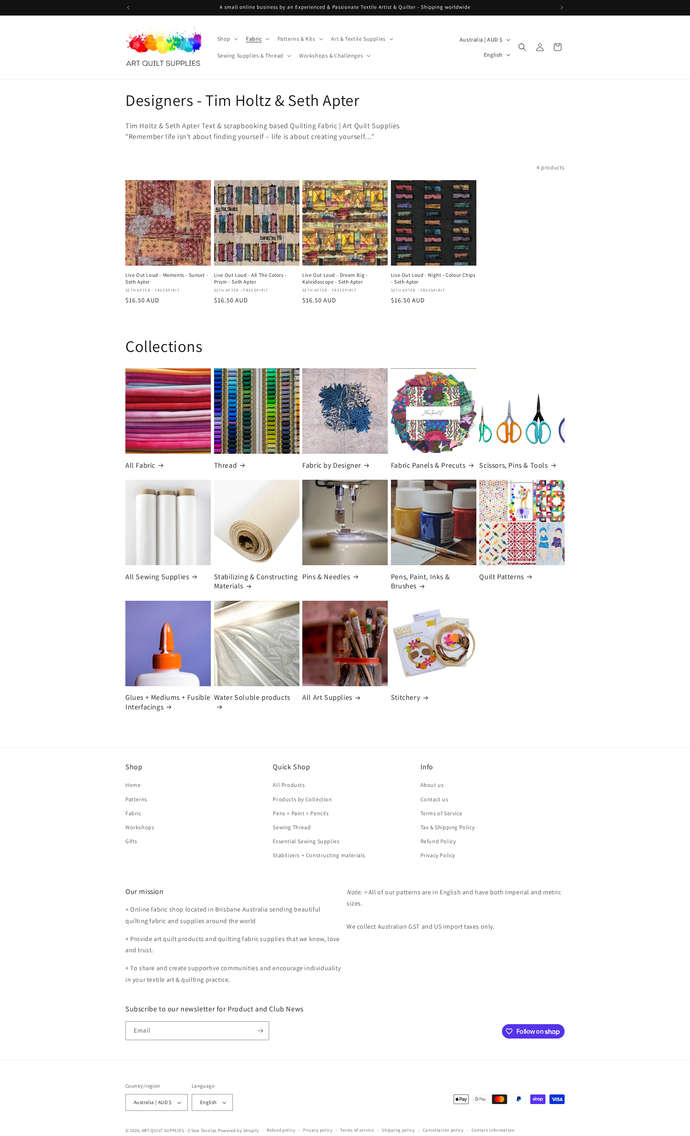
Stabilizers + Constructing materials (319, 855)
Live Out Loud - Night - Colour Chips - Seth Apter (433, 278)
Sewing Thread (292, 827)
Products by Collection (302, 799)
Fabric (133, 813)
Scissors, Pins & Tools (513, 465)
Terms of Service (441, 813)
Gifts (131, 841)
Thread (225, 465)
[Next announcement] (562, 7)
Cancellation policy (443, 1130)
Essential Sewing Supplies (306, 841)
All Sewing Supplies (157, 576)
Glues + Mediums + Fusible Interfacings (167, 702)
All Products (289, 784)
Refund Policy (438, 841)
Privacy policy (318, 1130)
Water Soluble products (252, 697)
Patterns (136, 799)
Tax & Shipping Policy (447, 827)
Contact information (493, 1130)
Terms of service (357, 1130)
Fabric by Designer (331, 465)
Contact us (434, 799)
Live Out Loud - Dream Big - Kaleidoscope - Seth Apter (335, 278)
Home (133, 784)
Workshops (139, 827)
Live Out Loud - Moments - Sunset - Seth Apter (166, 278)
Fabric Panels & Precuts (428, 465)
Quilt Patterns (501, 576)
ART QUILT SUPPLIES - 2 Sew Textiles (179, 1130)
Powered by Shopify (238, 1130)
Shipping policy (398, 1130)
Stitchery (405, 697)
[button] (226, 38)
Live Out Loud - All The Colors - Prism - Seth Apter (250, 278)
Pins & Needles (326, 576)
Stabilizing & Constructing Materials (256, 581)
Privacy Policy (437, 855)
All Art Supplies (327, 697)
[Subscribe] (260, 1030)
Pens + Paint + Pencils (301, 813)
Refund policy (281, 1130)
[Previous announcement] (128, 7)
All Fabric (140, 465)
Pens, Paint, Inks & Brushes (420, 581)
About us (432, 784)
